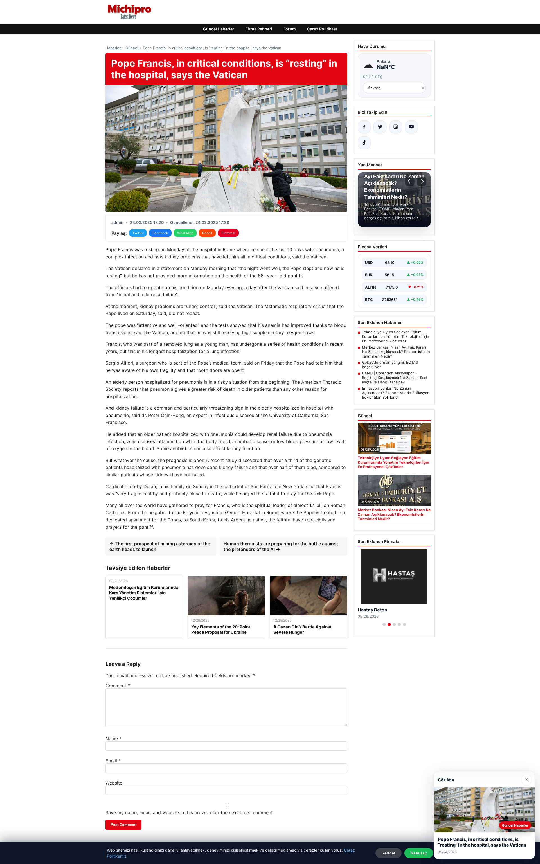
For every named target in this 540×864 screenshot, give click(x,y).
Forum (290, 28)
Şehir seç (373, 77)
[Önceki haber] (410, 181)
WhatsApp (185, 233)
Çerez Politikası (322, 28)
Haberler (113, 48)
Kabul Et (419, 853)
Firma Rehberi (259, 28)
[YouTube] (411, 126)
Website (113, 783)
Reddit (207, 233)
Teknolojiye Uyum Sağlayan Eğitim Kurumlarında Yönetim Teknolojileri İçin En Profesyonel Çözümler (395, 336)
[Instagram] (395, 126)
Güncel (131, 48)
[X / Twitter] (380, 126)
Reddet (388, 853)
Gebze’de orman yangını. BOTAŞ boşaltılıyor (390, 364)
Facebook (160, 233)
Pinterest (228, 233)
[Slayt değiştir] (384, 624)
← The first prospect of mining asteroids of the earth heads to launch (159, 546)
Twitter (137, 233)
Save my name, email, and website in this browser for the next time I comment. (189, 812)
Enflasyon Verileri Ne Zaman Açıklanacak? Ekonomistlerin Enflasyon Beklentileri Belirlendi (395, 392)
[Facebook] (364, 126)
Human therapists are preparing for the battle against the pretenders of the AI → (281, 546)
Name (113, 738)
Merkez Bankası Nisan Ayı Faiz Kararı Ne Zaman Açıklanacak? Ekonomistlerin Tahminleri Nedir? (396, 351)
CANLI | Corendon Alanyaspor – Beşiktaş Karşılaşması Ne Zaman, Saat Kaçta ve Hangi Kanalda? (395, 377)
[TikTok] (364, 142)
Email (113, 760)
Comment (117, 685)
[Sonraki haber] (421, 181)
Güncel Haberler (218, 28)
